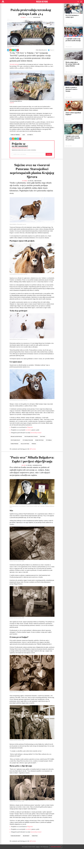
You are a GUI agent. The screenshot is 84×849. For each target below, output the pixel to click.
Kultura (24, 465)
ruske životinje (39, 440)
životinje (42, 436)
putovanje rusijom (28, 440)
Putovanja (24, 180)
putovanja (49, 440)
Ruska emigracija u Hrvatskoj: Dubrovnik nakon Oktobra (72, 64)
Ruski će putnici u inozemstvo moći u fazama (71, 89)
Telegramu (30, 427)
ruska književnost (16, 835)
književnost (26, 835)
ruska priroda (14, 443)
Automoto (23, 17)
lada (23, 134)
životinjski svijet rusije (31, 436)
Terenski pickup (14, 64)
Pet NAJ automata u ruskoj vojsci (72, 16)
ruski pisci (35, 835)
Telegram (52, 50)
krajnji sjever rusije (16, 436)
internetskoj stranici (35, 432)
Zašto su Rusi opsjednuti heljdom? (73, 113)
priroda (34, 443)
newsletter (28, 430)
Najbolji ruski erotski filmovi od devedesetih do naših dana (73, 138)
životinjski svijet (15, 440)
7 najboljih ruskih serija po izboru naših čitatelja (73, 39)
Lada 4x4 (9, 47)
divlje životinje (25, 443)
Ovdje (37, 846)
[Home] (3, 2)
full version (33, 449)
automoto (30, 134)
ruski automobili (15, 134)
